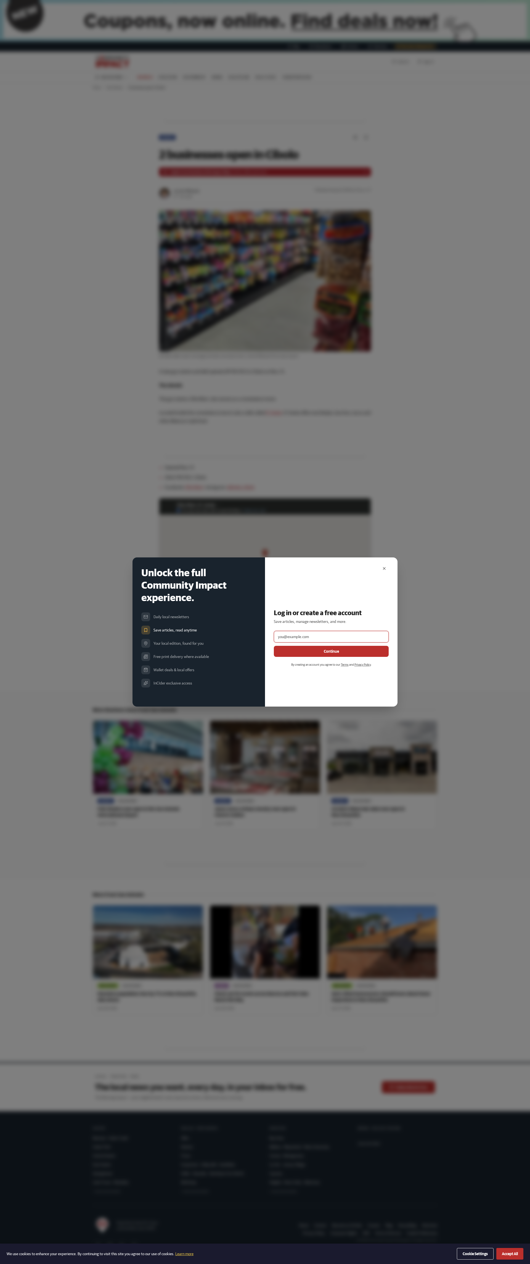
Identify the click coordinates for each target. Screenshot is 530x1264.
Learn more (184, 1254)
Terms (345, 664)
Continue (331, 651)
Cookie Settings (475, 1254)
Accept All (510, 1254)
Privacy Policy (362, 664)
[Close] (384, 568)
